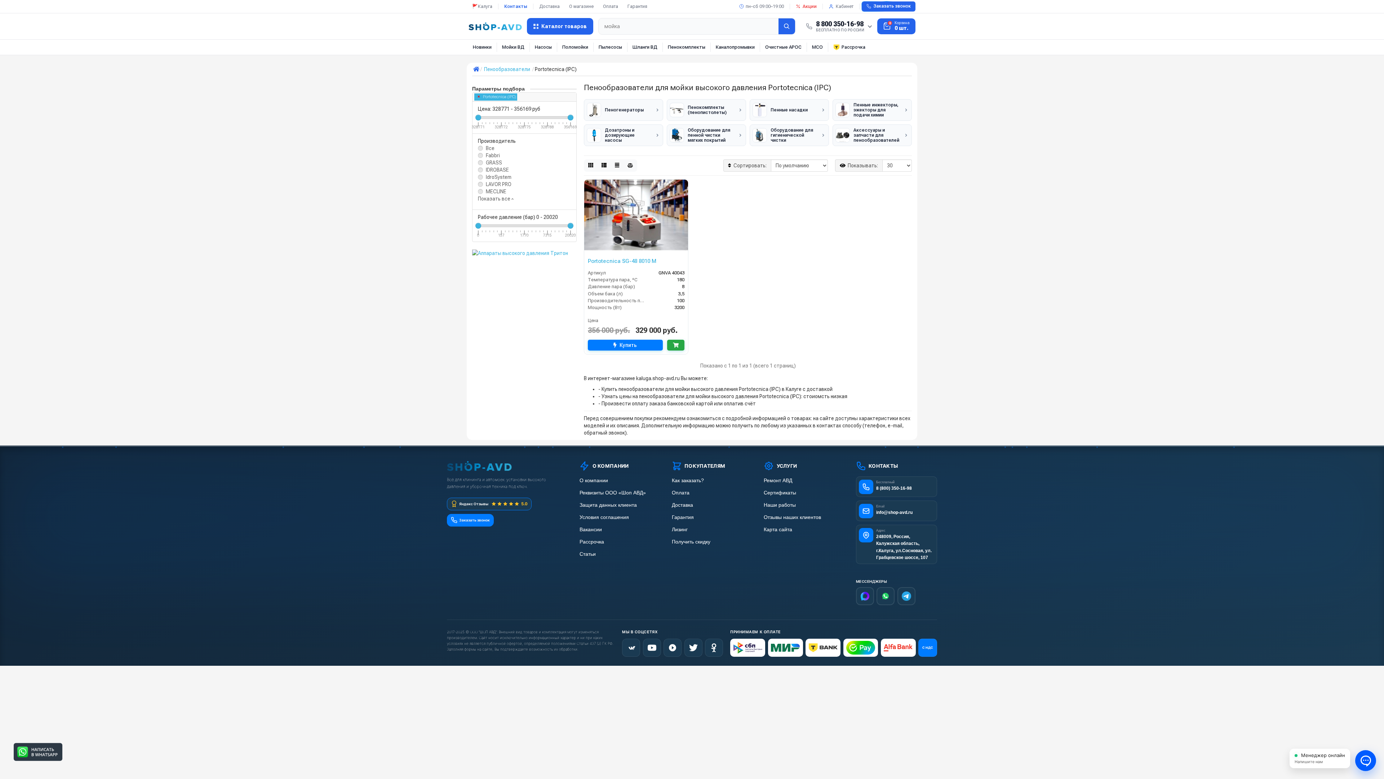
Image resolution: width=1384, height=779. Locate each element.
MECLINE (496, 191)
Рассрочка (853, 47)
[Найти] (786, 26)
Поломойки (575, 47)
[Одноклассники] (714, 648)
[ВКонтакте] (631, 648)
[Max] (865, 596)
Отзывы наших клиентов (792, 517)
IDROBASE (497, 170)
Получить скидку (691, 542)
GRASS (494, 163)
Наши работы (780, 505)
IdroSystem (498, 177)
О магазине (581, 6)
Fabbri (493, 155)
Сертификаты (780, 493)
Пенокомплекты (686, 47)
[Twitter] (693, 648)
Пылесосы (610, 47)
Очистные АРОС (783, 47)
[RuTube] (673, 648)
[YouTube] (652, 648)
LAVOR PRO (498, 184)
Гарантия (637, 6)
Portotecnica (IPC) (499, 96)
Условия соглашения (604, 517)
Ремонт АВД (778, 480)
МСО (817, 47)
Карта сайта (778, 529)
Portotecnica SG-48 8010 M (622, 261)
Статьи (588, 554)
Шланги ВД (645, 47)
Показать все (494, 199)
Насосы (543, 47)
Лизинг (680, 529)
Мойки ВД (513, 47)
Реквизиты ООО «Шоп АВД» (613, 493)
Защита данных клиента (608, 505)
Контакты (515, 6)
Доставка (549, 6)
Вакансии (591, 529)
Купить (628, 345)
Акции (810, 6)
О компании (594, 480)
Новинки (482, 47)
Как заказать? (688, 480)
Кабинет (844, 6)
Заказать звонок (892, 6)
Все (490, 148)
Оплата (610, 6)
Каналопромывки (735, 47)
